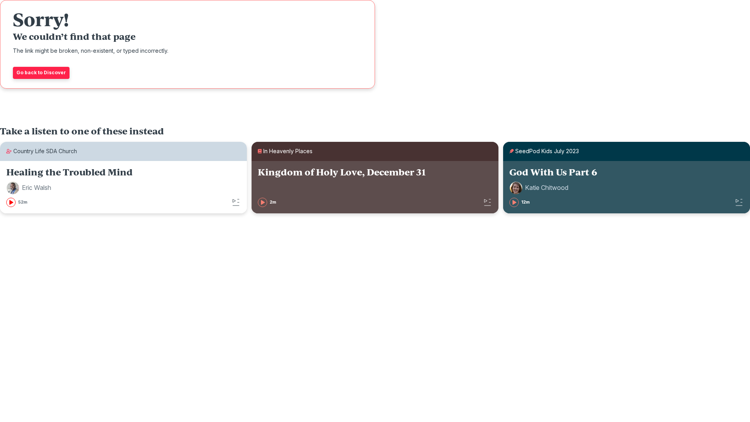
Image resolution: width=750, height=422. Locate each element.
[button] (30, 188)
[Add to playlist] (236, 202)
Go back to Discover (41, 72)
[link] (123, 187)
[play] (11, 202)
